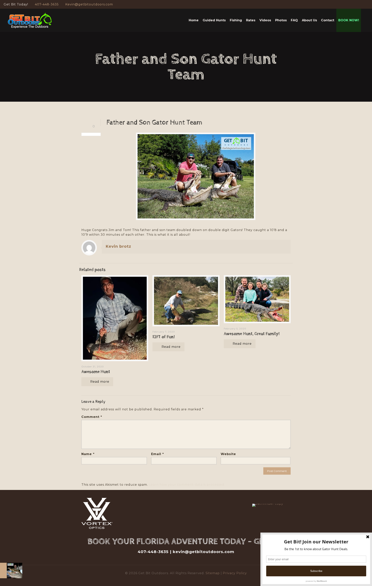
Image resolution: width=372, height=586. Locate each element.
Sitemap (213, 573)
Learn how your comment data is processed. (187, 484)
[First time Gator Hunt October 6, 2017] (11, 570)
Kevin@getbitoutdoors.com (89, 4)
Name (88, 454)
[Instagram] (366, 4)
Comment (91, 417)
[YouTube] (361, 4)
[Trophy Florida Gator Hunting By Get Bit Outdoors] (30, 20)
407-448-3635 (47, 4)
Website (228, 454)
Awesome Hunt (95, 371)
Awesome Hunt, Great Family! (252, 333)
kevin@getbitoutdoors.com (203, 551)
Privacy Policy (235, 573)
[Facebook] (356, 4)
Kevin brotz (118, 246)
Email (157, 454)
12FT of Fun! (163, 336)
